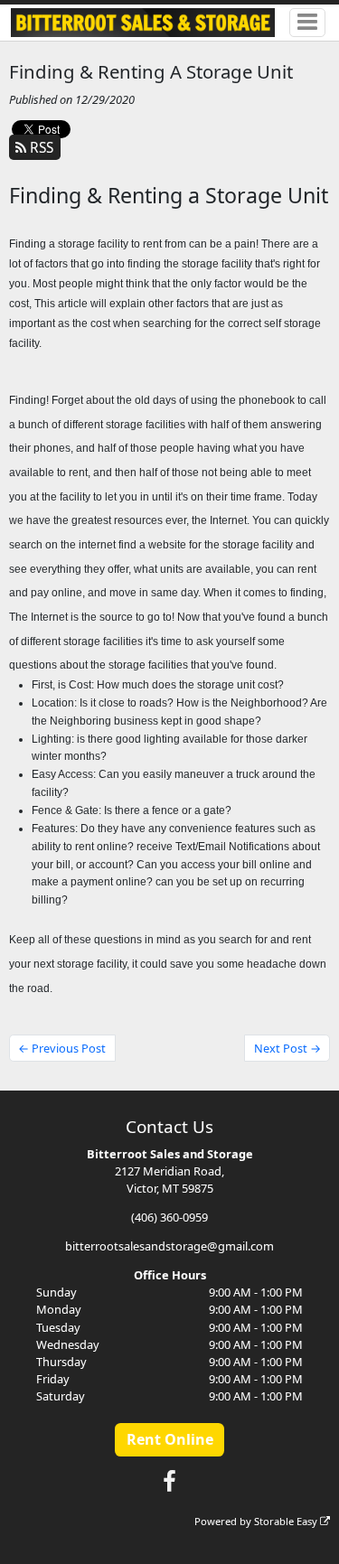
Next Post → (287, 1048)
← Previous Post (62, 1048)
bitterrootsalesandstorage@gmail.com (169, 1246)
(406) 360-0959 (169, 1217)
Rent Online (170, 1439)
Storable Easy (287, 1521)
